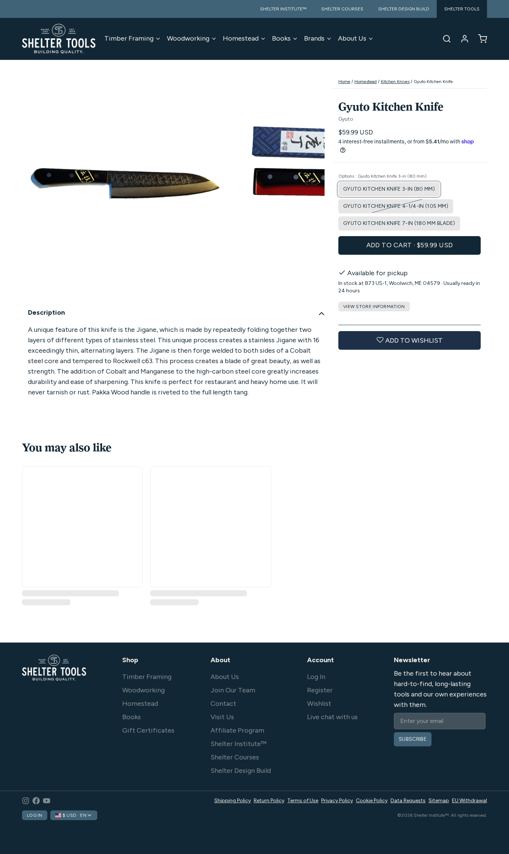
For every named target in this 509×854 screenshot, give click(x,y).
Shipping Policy (232, 800)
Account (320, 660)
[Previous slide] (33, 188)
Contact (223, 703)
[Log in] (461, 38)
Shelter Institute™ (238, 744)
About (220, 660)
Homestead (241, 38)
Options (382, 175)
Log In (316, 677)
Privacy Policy (337, 800)
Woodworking (188, 38)
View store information (374, 306)
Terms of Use (302, 800)
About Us (352, 38)
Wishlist (319, 703)
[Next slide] (313, 188)
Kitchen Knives (395, 81)
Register (320, 690)
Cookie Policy (372, 800)
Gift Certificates (148, 730)
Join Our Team (233, 690)
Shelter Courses (235, 757)
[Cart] (479, 38)
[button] (409, 245)
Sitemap (439, 800)
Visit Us (222, 717)
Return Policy (269, 800)
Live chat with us (332, 717)
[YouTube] (46, 800)
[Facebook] (36, 800)
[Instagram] (25, 800)
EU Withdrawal (469, 800)
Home (344, 81)
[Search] (443, 38)
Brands (314, 38)
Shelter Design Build (241, 770)
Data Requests (408, 800)
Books (281, 38)
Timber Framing (129, 38)
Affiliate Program (237, 730)
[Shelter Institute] (58, 39)
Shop (130, 660)
